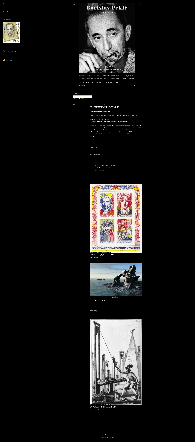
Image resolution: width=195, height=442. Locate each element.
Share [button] (74, 104)
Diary (105, 82)
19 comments (101, 170)
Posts (7, 59)
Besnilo (93, 311)
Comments (8, 60)
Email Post (96, 141)
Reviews (81, 82)
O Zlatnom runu (98, 300)
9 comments (96, 409)
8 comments (96, 257)
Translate (87, 99)
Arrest (92, 82)
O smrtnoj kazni (103, 168)
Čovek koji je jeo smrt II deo (103, 407)
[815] (130, 132)
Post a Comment (94, 149)
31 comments (96, 313)
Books (87, 82)
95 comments (97, 303)
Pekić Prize (111, 82)
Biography (98, 82)
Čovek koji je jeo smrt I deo (103, 254)
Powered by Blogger (109, 434)
